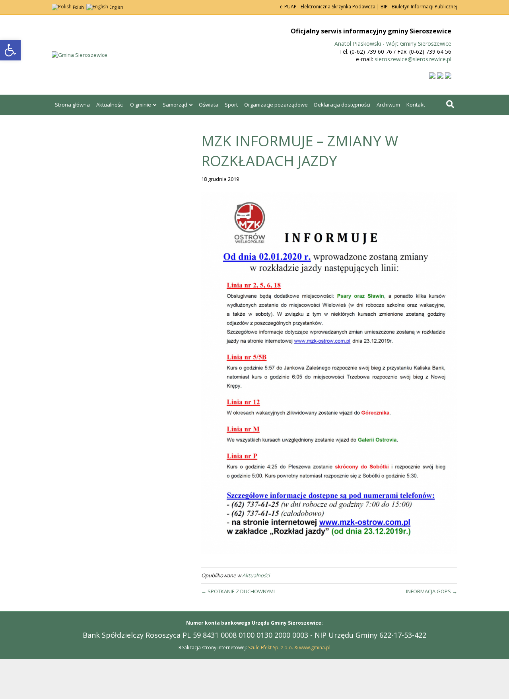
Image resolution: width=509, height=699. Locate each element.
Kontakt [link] (415, 104)
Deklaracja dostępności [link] (342, 104)
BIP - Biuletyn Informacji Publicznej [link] (419, 6)
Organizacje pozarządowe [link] (276, 104)
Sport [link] (231, 104)
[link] (10, 50)
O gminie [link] (140, 104)
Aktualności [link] (110, 104)
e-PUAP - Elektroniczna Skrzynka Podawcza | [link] (329, 6)
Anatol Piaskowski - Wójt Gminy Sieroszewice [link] (392, 43)
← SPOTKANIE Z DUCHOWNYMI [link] (238, 591)
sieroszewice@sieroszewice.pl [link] (413, 59)
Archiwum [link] (388, 104)
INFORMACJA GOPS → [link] (431, 591)
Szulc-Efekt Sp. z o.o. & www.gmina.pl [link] (289, 647)
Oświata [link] (208, 104)
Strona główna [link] (72, 104)
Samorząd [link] (175, 104)
